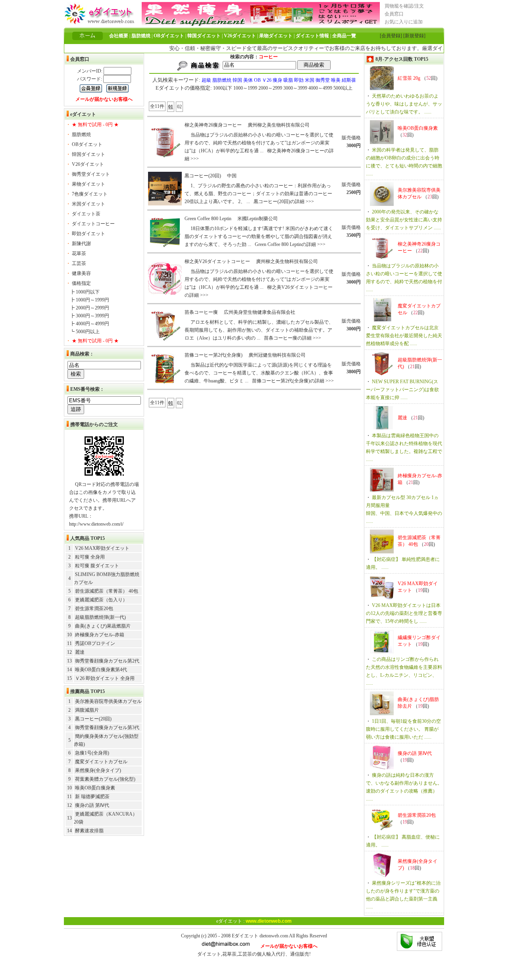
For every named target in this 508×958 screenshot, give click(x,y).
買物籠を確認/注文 (404, 6)
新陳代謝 (81, 243)
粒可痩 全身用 (90, 557)
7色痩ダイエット (90, 194)
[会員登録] (391, 35)
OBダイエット (87, 144)
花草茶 (79, 253)
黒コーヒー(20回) (93, 719)
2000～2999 (270, 88)
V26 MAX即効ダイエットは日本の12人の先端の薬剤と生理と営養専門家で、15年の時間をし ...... (404, 613)
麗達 (80, 652)
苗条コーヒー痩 (201, 312)
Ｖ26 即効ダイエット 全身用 (105, 678)
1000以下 (222, 88)
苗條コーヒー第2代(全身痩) (213, 355)
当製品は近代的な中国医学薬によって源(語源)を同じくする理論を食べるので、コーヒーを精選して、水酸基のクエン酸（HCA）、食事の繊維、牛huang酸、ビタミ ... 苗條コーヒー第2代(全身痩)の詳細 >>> (259, 373)
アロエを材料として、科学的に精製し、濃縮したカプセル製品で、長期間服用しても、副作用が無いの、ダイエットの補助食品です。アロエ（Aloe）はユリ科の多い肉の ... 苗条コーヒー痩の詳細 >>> (259, 330)
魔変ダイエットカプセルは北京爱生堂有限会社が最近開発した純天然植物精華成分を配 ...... (404, 335)
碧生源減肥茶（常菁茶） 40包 (106, 591)
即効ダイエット (88, 233)
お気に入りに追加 (404, 22)
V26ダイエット (88, 164)
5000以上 (342, 88)
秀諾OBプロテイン (95, 643)
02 (179, 106)
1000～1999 (245, 88)
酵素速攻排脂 (89, 830)
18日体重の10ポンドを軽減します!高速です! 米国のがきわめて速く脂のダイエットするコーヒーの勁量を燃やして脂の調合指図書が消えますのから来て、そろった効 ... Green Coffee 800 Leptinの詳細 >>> (259, 236)
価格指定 (81, 283)
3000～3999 (295, 88)
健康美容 (81, 273)
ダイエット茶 (86, 214)
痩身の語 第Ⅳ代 (92, 805)
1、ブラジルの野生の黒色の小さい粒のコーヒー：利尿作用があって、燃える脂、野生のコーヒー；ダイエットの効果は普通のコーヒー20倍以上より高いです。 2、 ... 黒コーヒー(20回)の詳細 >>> (258, 193)
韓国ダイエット (88, 154)
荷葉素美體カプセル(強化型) (105, 779)
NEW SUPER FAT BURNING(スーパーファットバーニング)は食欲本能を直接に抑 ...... (402, 389)
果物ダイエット (88, 184)
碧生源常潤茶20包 (94, 608)
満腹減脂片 (87, 710)
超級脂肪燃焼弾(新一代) (100, 617)
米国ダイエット (88, 204)
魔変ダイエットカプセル (101, 761)
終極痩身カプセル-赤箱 (99, 634)
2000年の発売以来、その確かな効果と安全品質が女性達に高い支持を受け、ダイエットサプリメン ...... (404, 219)
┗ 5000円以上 (85, 331)
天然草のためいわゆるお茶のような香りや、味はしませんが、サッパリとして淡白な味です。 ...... (404, 104)
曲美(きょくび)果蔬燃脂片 (103, 626)
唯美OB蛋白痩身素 (95, 788)
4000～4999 (320, 88)
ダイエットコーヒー (93, 224)
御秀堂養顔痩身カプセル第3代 (107, 727)
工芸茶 (79, 263)
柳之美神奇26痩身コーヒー (213, 125)
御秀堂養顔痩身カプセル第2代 (107, 661)
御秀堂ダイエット (91, 174)
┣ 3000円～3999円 (89, 316)
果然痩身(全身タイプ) (98, 770)
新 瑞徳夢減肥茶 (92, 796)
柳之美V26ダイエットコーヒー (217, 261)
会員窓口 (394, 14)
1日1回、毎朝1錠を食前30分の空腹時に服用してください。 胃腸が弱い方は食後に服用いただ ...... (403, 729)
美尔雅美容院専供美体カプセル (108, 701)
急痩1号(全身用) (92, 753)
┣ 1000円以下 (85, 292)
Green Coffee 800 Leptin (208, 218)
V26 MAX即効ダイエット (102, 548)
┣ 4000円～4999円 (89, 323)
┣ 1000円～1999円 (89, 300)
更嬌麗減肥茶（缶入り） (101, 600)
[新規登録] (414, 35)
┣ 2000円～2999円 (89, 308)
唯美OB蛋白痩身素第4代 (101, 669)
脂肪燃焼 (81, 134)
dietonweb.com (274, 936)
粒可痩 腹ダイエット (97, 565)
